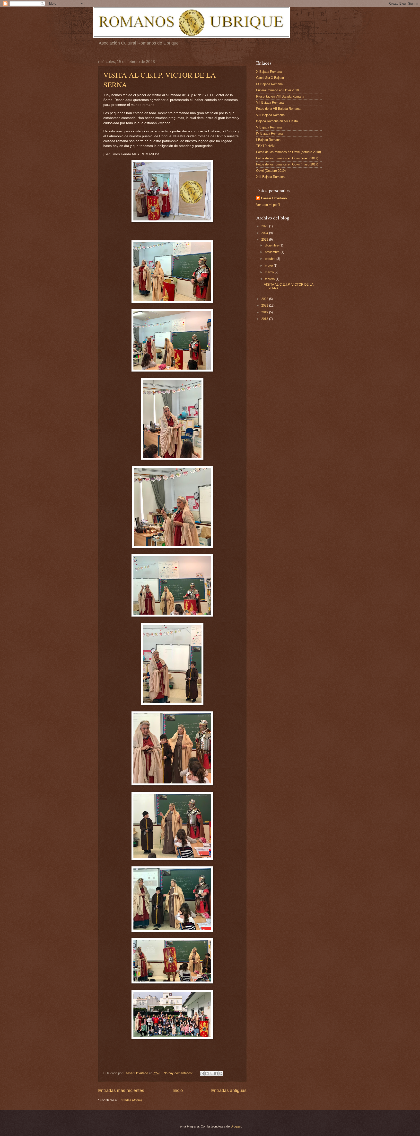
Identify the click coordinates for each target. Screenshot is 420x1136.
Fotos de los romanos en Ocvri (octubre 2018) (288, 152)
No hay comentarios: (179, 1073)
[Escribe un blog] (206, 1073)
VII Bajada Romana (270, 102)
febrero (270, 279)
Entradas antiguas (228, 1090)
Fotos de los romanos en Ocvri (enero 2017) (287, 158)
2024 (265, 233)
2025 (265, 226)
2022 (265, 299)
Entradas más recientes (121, 1090)
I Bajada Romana (268, 140)
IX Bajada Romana (269, 84)
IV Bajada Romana (269, 133)
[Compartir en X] (211, 1073)
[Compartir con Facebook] (216, 1073)
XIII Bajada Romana (270, 177)
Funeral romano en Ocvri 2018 (277, 90)
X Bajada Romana (269, 71)
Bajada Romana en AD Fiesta (277, 121)
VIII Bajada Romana (270, 115)
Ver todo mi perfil (268, 205)
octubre (270, 259)
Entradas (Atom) (130, 1100)
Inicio (178, 1090)
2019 (265, 312)
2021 (265, 305)
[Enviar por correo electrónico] (202, 1073)
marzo (270, 272)
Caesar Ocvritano (274, 198)
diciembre (272, 245)
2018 (265, 319)
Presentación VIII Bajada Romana (280, 96)
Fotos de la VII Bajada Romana (278, 108)
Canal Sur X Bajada (270, 78)
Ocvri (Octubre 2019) (271, 171)
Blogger (236, 1126)
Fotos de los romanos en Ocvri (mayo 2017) (287, 164)
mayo (269, 265)
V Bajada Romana (269, 127)
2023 (265, 239)
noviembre (272, 252)
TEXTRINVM (265, 146)
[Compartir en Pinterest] (220, 1073)
